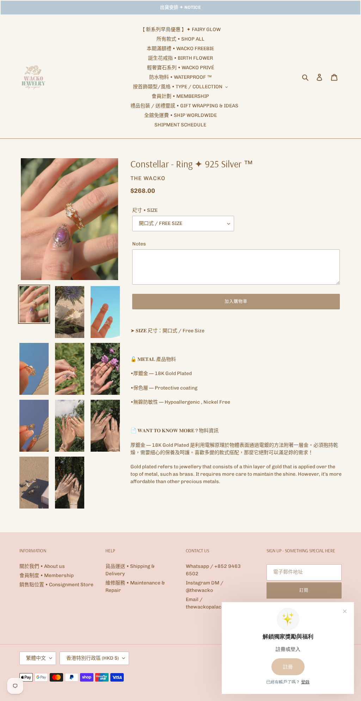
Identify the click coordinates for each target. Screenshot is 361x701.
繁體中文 (36, 658)
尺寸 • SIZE (145, 210)
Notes (139, 244)
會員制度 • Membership (46, 575)
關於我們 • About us (42, 566)
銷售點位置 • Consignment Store (56, 585)
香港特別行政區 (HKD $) (92, 658)
